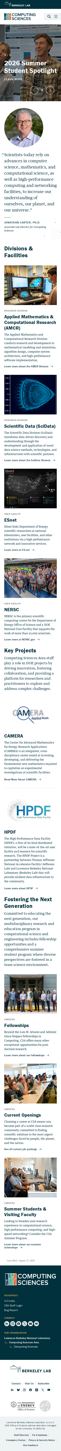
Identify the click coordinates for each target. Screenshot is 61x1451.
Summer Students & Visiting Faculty (25, 1211)
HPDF (10, 832)
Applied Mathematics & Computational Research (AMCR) (30, 322)
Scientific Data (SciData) (29, 426)
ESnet (10, 520)
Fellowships (16, 1025)
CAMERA (13, 736)
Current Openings (22, 1115)
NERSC (11, 609)
